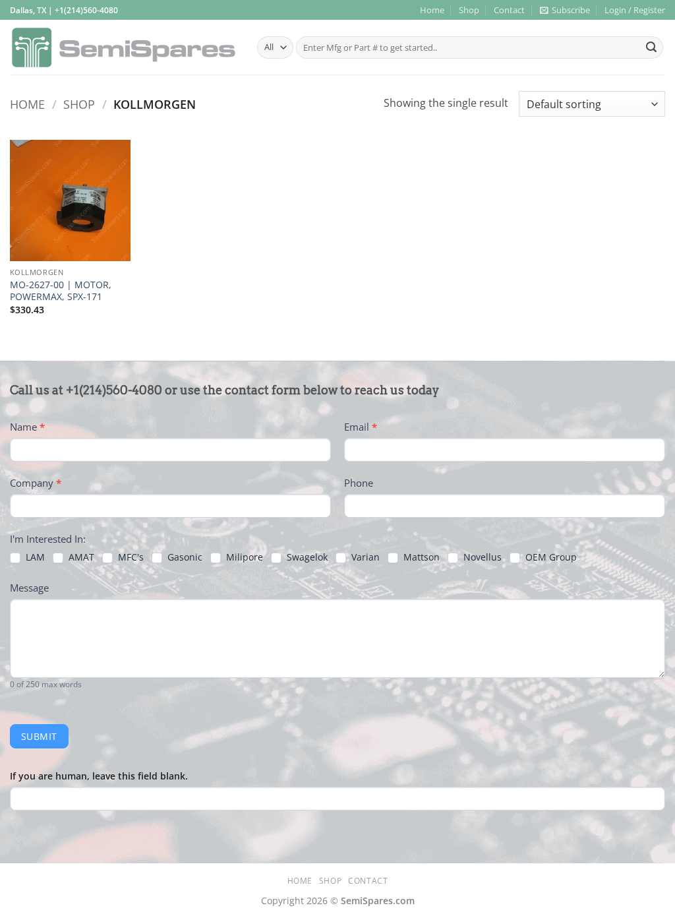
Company (35, 482)
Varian (364, 557)
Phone (358, 482)
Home (432, 10)
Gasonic (183, 557)
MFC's (129, 557)
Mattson (420, 557)
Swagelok (306, 557)
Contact (509, 10)
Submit (39, 736)
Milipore (243, 557)
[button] (565, 10)
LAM (34, 557)
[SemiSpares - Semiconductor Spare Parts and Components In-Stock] (123, 48)
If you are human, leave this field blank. (99, 776)
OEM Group (550, 557)
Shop (469, 10)
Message (29, 587)
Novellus (481, 557)
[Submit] (651, 47)
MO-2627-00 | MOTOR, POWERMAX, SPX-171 (60, 291)
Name (27, 426)
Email (360, 426)
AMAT (80, 557)
